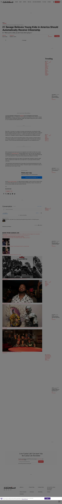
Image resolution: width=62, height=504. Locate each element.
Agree (47, 498)
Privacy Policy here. (25, 499)
